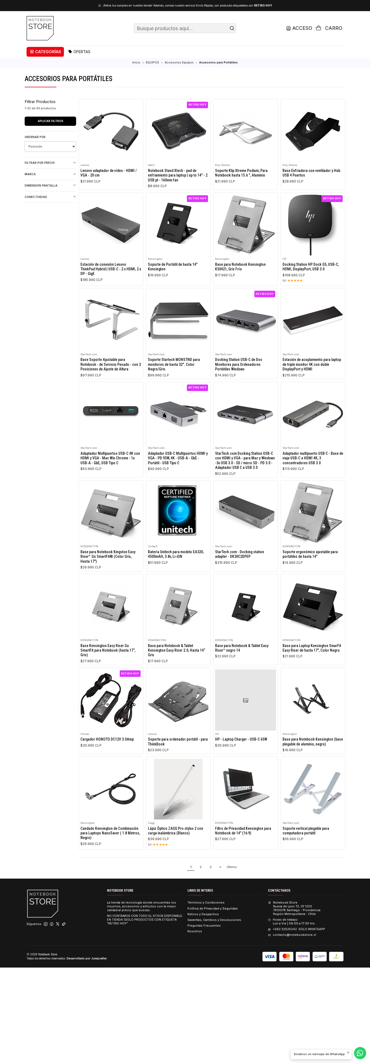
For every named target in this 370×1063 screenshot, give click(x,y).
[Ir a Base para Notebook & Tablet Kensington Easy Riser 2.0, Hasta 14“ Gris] (178, 606)
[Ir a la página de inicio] (40, 28)
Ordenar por (35, 137)
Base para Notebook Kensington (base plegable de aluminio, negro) (313, 741)
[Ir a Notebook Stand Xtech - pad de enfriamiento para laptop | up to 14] (178, 131)
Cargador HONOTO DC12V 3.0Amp (107, 739)
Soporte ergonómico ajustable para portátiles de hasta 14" (310, 554)
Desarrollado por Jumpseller (87, 958)
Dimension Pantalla (41, 185)
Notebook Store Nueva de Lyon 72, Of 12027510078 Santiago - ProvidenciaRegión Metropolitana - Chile (296, 908)
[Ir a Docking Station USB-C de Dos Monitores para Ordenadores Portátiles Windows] (245, 320)
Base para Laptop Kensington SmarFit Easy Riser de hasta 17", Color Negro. (312, 647)
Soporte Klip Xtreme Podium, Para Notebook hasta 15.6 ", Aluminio (241, 172)
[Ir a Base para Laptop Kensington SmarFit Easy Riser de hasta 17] (313, 606)
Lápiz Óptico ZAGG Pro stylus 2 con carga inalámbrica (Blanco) (175, 830)
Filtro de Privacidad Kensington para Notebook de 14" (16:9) (243, 830)
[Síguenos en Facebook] (52, 924)
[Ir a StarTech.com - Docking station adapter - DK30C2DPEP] (245, 512)
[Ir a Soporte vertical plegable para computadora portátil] (313, 789)
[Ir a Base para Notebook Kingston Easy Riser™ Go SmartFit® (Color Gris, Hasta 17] (110, 512)
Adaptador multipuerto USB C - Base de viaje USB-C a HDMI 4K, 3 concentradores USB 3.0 (313, 458)
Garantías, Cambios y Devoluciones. (214, 920)
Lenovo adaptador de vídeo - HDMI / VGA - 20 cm (108, 172)
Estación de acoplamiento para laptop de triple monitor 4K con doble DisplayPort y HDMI (312, 364)
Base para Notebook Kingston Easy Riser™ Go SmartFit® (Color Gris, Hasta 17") (107, 556)
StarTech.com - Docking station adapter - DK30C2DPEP (239, 554)
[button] (45, 52)
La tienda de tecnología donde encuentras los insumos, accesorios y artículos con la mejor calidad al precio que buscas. (141, 906)
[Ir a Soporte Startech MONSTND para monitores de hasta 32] (178, 320)
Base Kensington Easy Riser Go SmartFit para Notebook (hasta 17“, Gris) (107, 650)
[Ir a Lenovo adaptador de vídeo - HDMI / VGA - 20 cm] (110, 131)
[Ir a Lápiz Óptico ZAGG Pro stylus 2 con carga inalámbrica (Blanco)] (178, 789)
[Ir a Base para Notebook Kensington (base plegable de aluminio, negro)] (313, 700)
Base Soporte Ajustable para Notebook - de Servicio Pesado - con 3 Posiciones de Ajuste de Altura (110, 364)
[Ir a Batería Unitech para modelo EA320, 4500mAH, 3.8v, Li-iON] (178, 512)
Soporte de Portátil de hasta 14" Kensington (172, 266)
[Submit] (232, 28)
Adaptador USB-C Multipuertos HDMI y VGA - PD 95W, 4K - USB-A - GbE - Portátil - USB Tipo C (178, 458)
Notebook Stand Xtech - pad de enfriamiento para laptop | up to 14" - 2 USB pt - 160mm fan (177, 175)
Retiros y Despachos (203, 914)
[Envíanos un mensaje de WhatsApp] (360, 1053)
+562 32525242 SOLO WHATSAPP (299, 929)
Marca (30, 174)
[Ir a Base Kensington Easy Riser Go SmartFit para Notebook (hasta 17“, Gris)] (110, 606)
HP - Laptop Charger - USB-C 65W (241, 739)
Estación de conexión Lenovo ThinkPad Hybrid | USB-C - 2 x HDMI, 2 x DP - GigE (110, 269)
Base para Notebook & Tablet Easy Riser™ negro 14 (241, 647)
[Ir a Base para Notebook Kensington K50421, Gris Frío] (245, 225)
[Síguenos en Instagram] (46, 924)
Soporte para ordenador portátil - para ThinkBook (178, 741)
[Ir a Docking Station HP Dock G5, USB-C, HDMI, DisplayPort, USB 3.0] (313, 225)
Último (232, 867)
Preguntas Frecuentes (204, 925)
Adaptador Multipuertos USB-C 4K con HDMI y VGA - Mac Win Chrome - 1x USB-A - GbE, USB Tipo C (110, 458)
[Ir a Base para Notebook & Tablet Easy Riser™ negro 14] (245, 606)
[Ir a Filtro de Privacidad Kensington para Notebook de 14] (245, 789)
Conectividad (36, 196)
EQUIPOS (152, 62)
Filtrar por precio (40, 162)
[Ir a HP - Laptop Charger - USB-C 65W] (245, 700)
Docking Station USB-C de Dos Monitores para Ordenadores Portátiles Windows (238, 364)
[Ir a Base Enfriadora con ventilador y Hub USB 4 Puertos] (313, 131)
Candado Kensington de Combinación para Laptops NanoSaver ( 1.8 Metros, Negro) (110, 833)
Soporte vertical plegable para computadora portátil (306, 830)
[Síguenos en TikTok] (64, 924)
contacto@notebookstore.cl (294, 935)
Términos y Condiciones (206, 902)
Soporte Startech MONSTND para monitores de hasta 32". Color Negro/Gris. (174, 364)
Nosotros (194, 931)
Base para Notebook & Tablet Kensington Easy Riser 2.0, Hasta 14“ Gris (176, 650)
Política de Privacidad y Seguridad (212, 908)
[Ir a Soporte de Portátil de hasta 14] (178, 225)
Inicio (136, 62)
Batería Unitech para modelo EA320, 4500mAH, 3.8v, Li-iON (176, 554)
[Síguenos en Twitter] (58, 924)
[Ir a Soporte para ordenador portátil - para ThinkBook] (178, 700)
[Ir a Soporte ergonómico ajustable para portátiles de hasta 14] (313, 512)
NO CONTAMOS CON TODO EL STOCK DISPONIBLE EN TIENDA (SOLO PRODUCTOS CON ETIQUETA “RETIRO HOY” (144, 919)
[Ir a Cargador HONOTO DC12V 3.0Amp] (110, 700)
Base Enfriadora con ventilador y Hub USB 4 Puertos (311, 172)
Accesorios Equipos (179, 62)
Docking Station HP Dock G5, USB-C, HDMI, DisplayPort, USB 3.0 (311, 266)
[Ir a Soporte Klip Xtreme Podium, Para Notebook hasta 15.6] (245, 131)
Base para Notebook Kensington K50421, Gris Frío (240, 266)
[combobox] (185, 28)
